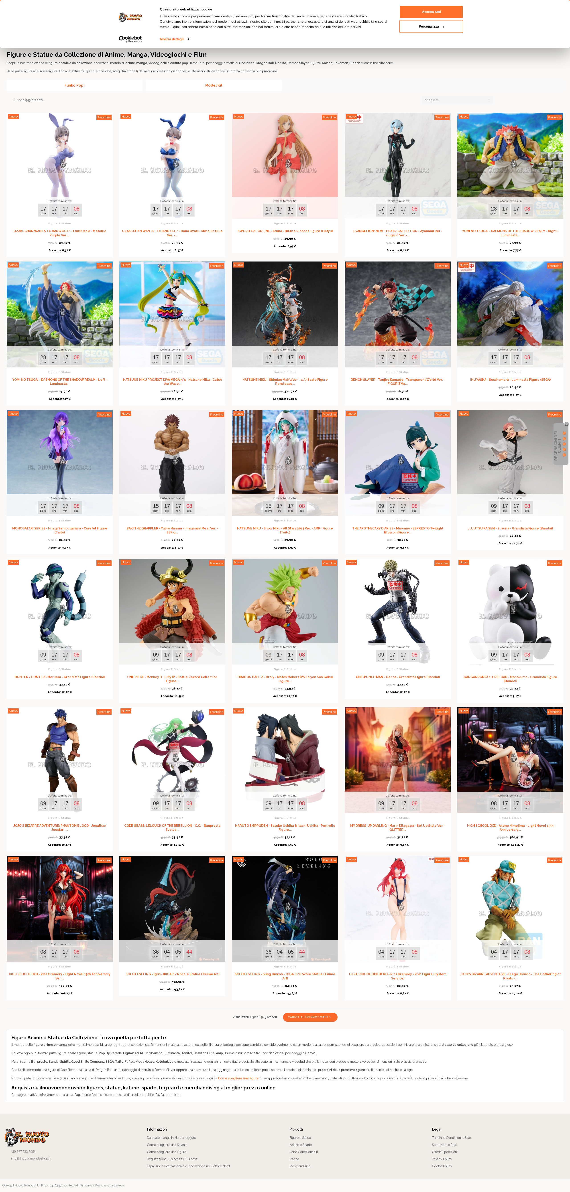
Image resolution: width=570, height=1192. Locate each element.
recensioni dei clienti (557, 446)
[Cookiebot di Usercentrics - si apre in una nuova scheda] (130, 39)
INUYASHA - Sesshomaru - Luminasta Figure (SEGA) (510, 379)
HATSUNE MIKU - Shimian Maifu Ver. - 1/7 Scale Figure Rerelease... (285, 381)
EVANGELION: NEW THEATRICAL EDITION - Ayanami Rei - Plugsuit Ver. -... (397, 233)
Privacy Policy (442, 1159)
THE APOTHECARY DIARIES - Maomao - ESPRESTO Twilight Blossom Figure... (397, 530)
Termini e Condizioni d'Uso (451, 1137)
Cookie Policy (442, 1166)
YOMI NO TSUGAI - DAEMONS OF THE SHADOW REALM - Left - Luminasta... (59, 381)
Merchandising (300, 1166)
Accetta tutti (431, 12)
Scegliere (458, 100)
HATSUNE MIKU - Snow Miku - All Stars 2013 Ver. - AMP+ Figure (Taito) (285, 530)
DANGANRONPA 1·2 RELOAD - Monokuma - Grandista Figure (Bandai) (510, 679)
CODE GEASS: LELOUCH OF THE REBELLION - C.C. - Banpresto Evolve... (172, 827)
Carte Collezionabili (303, 1152)
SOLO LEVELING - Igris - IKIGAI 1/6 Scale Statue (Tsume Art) (172, 974)
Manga (294, 1159)
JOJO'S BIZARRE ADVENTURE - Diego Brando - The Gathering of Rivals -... (510, 976)
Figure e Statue (59, 223)
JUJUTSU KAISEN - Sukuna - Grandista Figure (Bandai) (510, 528)
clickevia (119, 1185)
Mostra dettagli (172, 39)
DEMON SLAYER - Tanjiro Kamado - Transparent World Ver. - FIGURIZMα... (398, 381)
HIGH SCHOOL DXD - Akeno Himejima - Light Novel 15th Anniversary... (510, 827)
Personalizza (429, 26)
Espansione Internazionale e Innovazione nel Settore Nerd (188, 1166)
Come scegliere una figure (238, 1078)
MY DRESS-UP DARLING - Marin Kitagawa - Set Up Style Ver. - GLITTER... (397, 827)
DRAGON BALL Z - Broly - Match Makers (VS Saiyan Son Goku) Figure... (285, 679)
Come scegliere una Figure (166, 1152)
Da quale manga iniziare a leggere (171, 1137)
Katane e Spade (300, 1145)
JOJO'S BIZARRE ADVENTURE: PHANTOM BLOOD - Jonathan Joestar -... (59, 827)
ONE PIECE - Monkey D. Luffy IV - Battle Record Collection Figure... (172, 679)
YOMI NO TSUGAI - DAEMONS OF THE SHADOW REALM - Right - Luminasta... (510, 233)
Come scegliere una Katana (166, 1145)
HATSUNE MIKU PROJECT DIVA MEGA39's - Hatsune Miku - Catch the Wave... (172, 381)
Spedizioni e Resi (444, 1145)
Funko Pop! (75, 85)
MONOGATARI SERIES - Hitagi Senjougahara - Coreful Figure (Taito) (59, 530)
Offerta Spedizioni (445, 1152)
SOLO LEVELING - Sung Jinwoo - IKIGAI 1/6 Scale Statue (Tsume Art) (285, 976)
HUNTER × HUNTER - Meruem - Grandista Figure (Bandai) (60, 677)
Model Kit (213, 85)
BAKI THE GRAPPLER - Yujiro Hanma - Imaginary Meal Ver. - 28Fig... (172, 530)
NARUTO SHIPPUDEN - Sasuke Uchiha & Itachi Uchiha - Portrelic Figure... (285, 827)
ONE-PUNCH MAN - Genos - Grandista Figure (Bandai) (398, 677)
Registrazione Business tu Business (172, 1159)
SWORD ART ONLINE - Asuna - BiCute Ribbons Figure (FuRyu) (285, 231)
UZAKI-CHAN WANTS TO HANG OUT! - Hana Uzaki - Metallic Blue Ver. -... (172, 233)
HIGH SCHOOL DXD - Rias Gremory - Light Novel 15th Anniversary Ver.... (59, 976)
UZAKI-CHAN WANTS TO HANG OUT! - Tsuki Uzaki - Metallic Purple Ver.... (60, 233)
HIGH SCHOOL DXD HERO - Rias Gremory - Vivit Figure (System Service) (397, 976)
